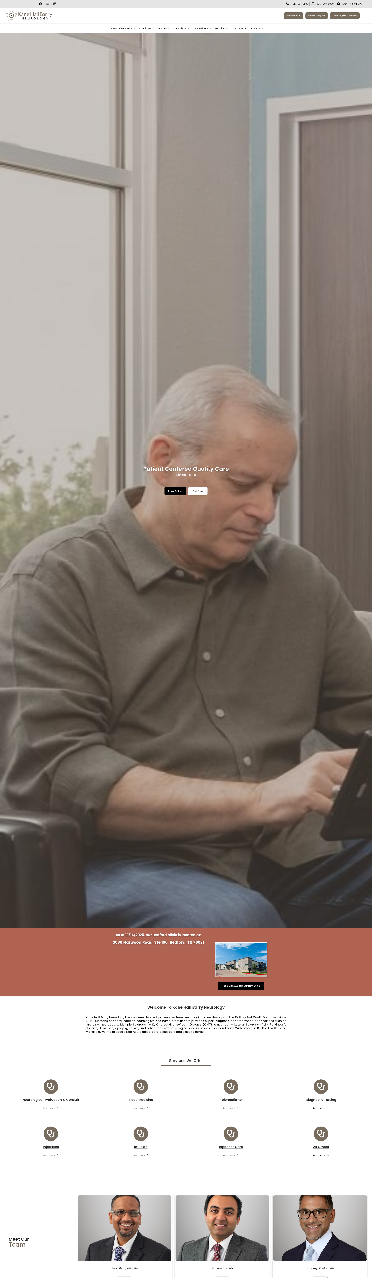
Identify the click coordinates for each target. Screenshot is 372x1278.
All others (321, 1147)
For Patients (180, 28)
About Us (255, 28)
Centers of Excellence (120, 28)
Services (162, 28)
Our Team (238, 28)
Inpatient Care (231, 1147)
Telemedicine (231, 1099)
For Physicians (200, 28)
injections (51, 1147)
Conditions (145, 28)
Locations (220, 28)
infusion (140, 1147)
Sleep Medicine (141, 1099)
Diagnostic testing (321, 1099)
